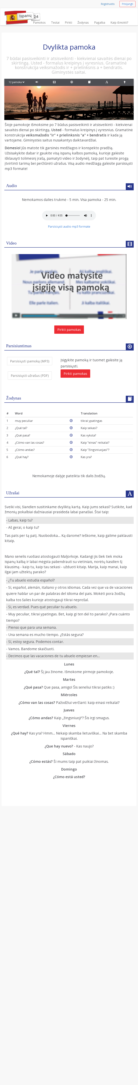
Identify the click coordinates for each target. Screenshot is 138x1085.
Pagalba (99, 23)
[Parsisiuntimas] (72, 82)
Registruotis (108, 4)
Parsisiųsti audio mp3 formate (69, 226)
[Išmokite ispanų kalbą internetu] (22, 12)
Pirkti (68, 23)
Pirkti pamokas (69, 329)
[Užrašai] (107, 82)
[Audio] (37, 82)
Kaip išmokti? (119, 23)
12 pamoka (15, 82)
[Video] (55, 82)
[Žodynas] (90, 82)
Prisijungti (127, 4)
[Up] (125, 82)
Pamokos (39, 23)
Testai (55, 23)
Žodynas (83, 23)
